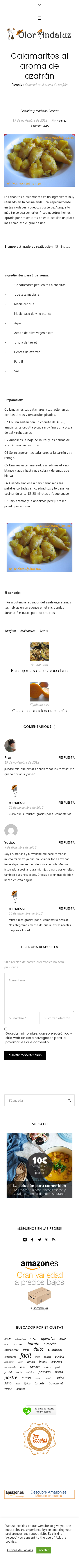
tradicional (56, 1383)
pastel (8, 1372)
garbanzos (9, 1362)
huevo (31, 1361)
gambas (59, 1356)
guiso (20, 1362)
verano (8, 1388)
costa (44, 631)
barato (33, 1343)
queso (26, 1378)
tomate (40, 1383)
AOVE (33, 1339)
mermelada (10, 1367)
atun (6, 1344)
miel (22, 1367)
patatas (30, 1372)
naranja (34, 1367)
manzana (56, 1361)
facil (25, 1355)
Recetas (53, 111)
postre (10, 1377)
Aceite (7, 1339)
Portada (17, 85)
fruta (37, 1357)
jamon (43, 1361)
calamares (28, 631)
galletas (47, 1357)
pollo (59, 1372)
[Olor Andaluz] (39, 34)
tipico (27, 1383)
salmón (48, 1378)
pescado (44, 1372)
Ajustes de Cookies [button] (20, 1550)
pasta (58, 1367)
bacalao (18, 1344)
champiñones (11, 1349)
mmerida (17, 802)
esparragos (10, 1356)
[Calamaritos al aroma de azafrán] (39, 160)
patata (19, 1372)
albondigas (20, 1339)
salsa (60, 1378)
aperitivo (48, 1338)
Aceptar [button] (43, 1550)
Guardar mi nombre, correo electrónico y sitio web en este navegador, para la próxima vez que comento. (38, 1037)
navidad (47, 1367)
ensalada (55, 1349)
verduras (20, 1388)
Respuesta (67, 757)
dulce (38, 1349)
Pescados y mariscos (33, 111)
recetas (38, 1378)
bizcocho (49, 1344)
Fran (8, 757)
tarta (18, 1383)
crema (26, 1349)
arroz (62, 1339)
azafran (11, 631)
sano (7, 1383)
